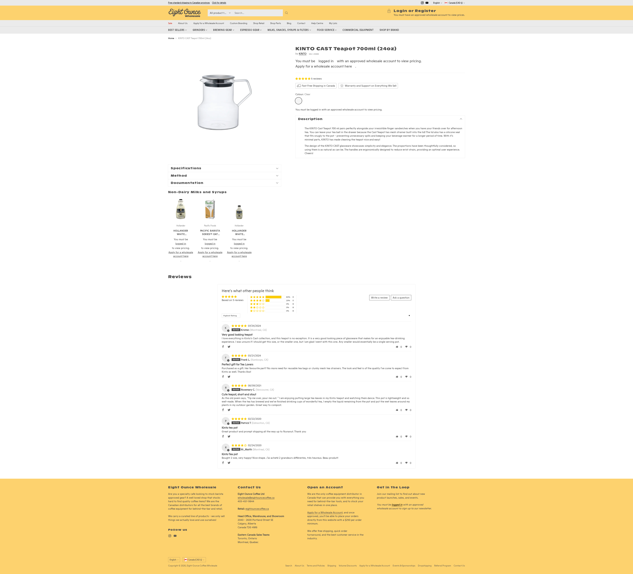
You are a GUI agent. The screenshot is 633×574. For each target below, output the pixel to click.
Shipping (331, 565)
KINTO (302, 53)
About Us (299, 565)
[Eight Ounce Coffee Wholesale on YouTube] (427, 3)
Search (288, 565)
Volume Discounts (348, 565)
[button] (303, 78)
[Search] (286, 12)
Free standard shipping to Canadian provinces (189, 2)
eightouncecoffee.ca (257, 508)
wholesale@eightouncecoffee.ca (256, 497)
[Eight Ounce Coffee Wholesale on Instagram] (422, 3)
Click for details (219, 2)
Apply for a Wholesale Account (325, 512)
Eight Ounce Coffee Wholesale (202, 565)
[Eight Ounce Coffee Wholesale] (184, 12)
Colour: (302, 94)
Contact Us (459, 565)
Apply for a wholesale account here (323, 66)
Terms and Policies (316, 565)
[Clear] (298, 101)
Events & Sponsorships (404, 565)
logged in (326, 61)
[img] (239, 325)
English (436, 2)
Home (171, 38)
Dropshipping (425, 565)
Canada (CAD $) (456, 2)
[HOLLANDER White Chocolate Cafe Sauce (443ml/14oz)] (239, 209)
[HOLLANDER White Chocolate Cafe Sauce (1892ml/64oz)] (180, 209)
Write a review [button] (379, 297)
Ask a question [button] (401, 297)
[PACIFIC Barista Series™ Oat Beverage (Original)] (210, 209)
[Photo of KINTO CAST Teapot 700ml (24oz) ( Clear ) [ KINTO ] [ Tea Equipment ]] (224, 102)
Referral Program (442, 565)
